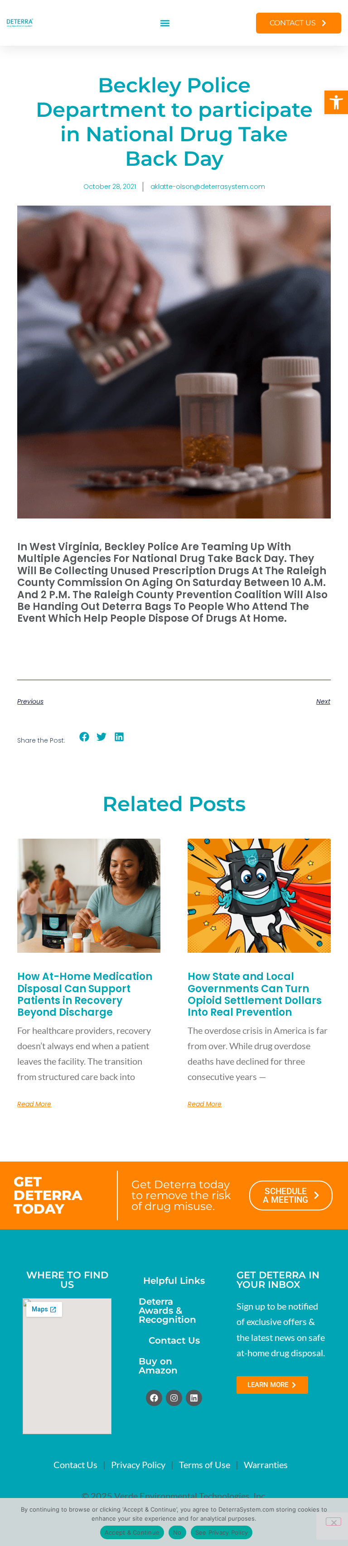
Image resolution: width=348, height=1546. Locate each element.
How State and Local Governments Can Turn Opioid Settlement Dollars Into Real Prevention (255, 994)
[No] (333, 1521)
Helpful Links (174, 1280)
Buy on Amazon (158, 1366)
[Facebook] (154, 1398)
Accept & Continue (132, 1532)
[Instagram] (174, 1398)
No (177, 1532)
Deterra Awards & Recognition (167, 1310)
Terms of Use (204, 1464)
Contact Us (174, 1340)
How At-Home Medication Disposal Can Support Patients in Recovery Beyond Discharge (84, 994)
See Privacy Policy (221, 1532)
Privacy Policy (138, 1464)
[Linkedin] (194, 1398)
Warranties (266, 1464)
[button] (336, 102)
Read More (34, 1104)
